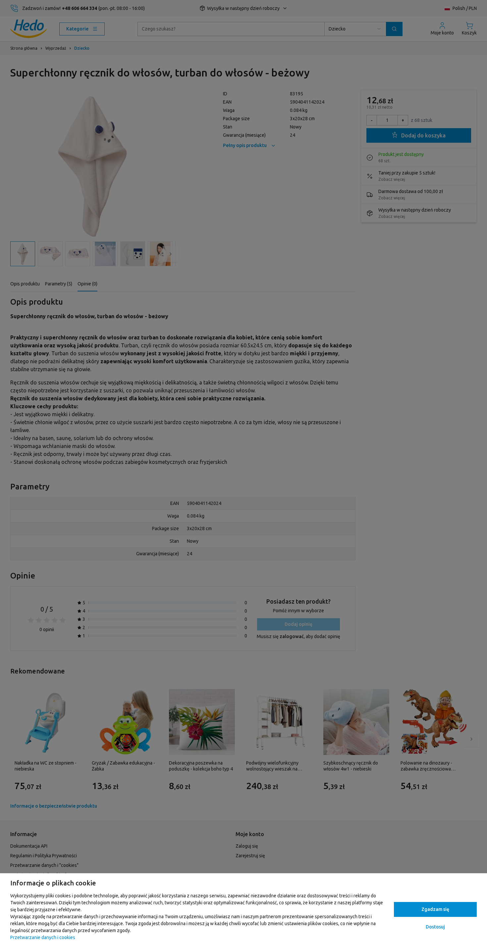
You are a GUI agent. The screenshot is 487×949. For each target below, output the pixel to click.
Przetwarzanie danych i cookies (42, 937)
